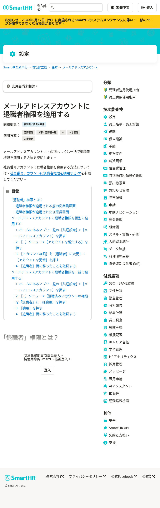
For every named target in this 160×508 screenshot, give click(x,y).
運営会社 (55, 477)
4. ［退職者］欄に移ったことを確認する (46, 266)
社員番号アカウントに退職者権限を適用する (43, 173)
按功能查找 (39, 67)
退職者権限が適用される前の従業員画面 (46, 206)
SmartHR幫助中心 (15, 67)
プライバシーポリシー (87, 477)
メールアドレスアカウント (80, 67)
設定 (55, 67)
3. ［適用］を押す (29, 308)
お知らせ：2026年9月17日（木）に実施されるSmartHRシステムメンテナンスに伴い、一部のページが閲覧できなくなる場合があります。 (79, 21)
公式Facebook (124, 477)
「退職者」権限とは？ (27, 200)
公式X (148, 477)
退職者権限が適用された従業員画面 (42, 212)
